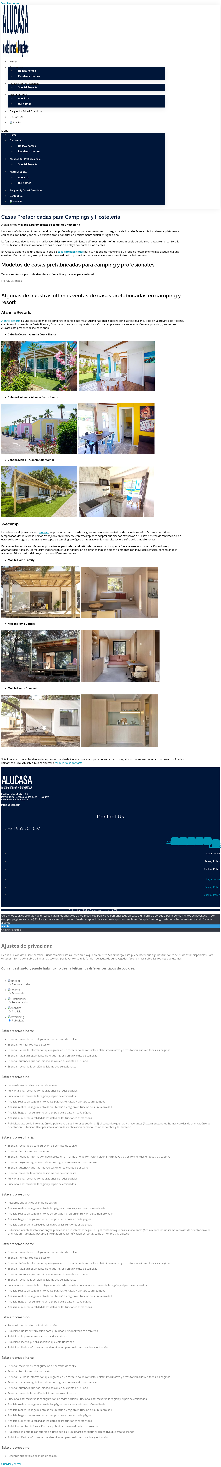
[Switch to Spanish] (15, 122)
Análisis (16, 1011)
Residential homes (29, 76)
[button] (83, 130)
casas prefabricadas (71, 251)
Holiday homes (27, 70)
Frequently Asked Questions (26, 111)
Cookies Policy (212, 869)
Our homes (24, 103)
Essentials (18, 993)
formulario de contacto (69, 763)
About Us (23, 98)
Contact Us (16, 117)
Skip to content (10, 3)
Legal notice (213, 853)
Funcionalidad (20, 1002)
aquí (45, 919)
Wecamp (44, 532)
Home (13, 61)
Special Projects (28, 87)
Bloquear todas (21, 984)
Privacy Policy (212, 861)
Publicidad (18, 1020)
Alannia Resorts (10, 321)
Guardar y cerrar (11, 1464)
